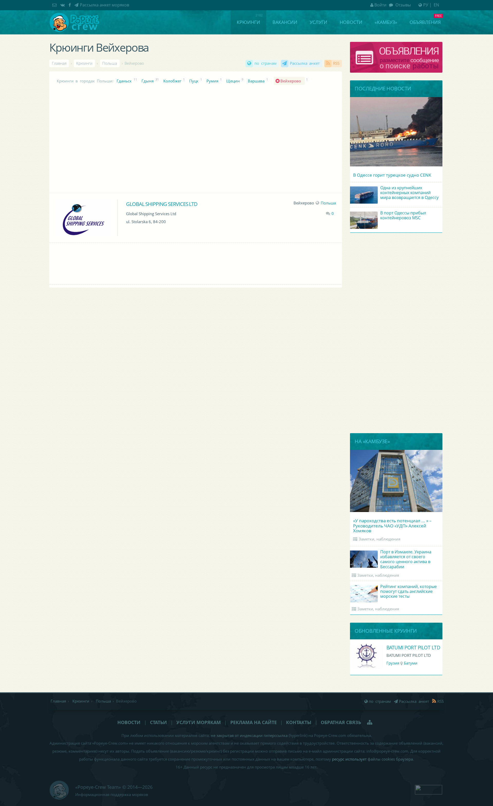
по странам (265, 63)
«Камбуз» (386, 22)
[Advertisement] (179, 143)
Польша (328, 203)
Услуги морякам (198, 722)
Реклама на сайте (253, 722)
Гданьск (124, 81)
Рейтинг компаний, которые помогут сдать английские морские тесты (408, 591)
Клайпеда (412, 663)
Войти (380, 5)
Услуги (318, 22)
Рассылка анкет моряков (104, 5)
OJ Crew (395, 647)
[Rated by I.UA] (428, 789)
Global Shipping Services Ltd (161, 203)
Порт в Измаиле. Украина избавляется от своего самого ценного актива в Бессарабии (405, 559)
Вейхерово (291, 81)
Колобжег (172, 81)
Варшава (256, 81)
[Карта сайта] (370, 722)
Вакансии (284, 22)
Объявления (425, 22)
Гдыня (147, 81)
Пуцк (193, 81)
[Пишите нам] (55, 5)
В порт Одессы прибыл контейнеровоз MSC (403, 215)
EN (436, 5)
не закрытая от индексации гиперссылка (249, 735)
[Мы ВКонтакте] (63, 5)
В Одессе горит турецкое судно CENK (392, 175)
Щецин (233, 81)
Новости (351, 22)
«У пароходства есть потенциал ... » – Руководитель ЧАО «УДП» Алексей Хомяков (392, 525)
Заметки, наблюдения (379, 539)
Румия (212, 81)
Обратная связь (341, 722)
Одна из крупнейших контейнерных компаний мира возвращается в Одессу (409, 192)
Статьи (158, 722)
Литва (392, 663)
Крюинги (248, 22)
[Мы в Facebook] (70, 5)
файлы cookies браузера (390, 759)
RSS (336, 63)
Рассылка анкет (305, 63)
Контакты (298, 722)
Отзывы (402, 5)
